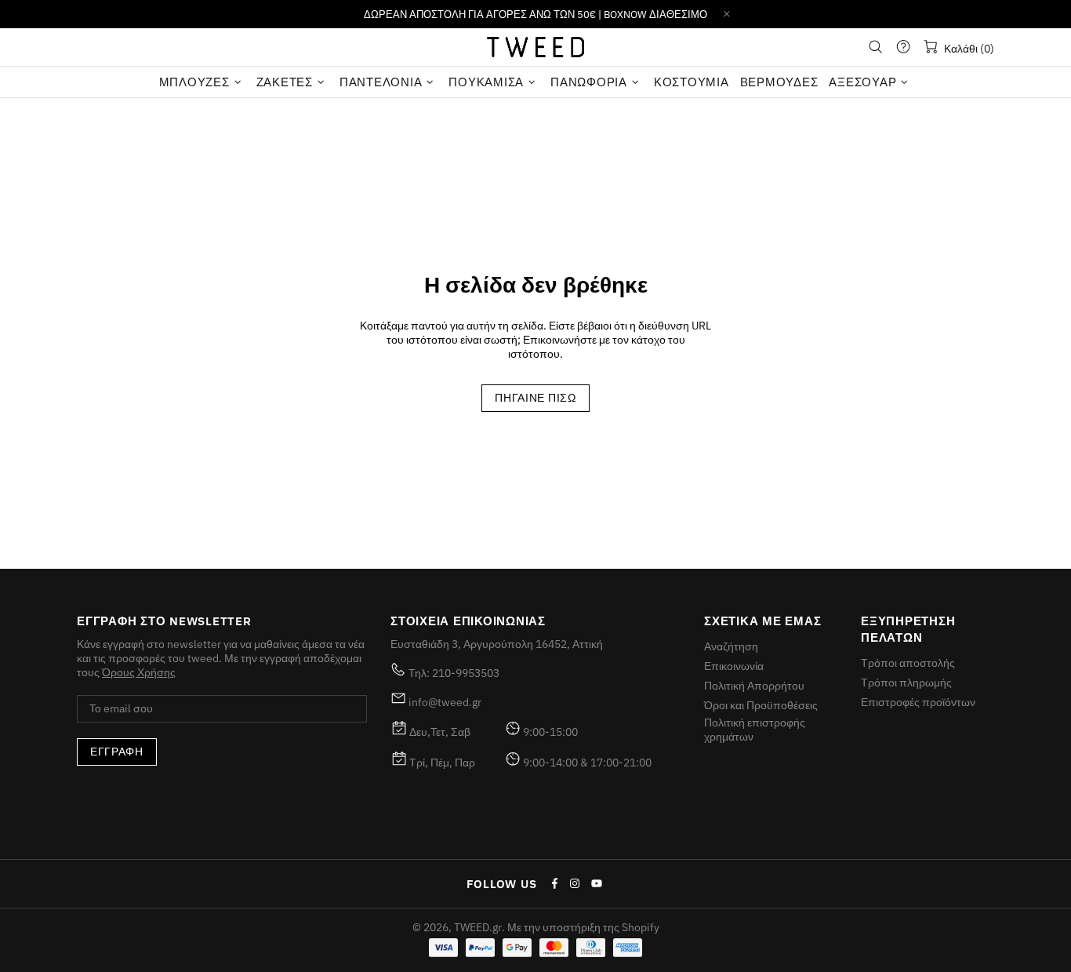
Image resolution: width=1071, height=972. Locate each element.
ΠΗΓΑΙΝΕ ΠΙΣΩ (535, 398)
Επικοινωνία (734, 666)
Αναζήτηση (731, 646)
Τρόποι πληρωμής (906, 682)
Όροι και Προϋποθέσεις (761, 705)
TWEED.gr (535, 47)
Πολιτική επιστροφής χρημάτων (754, 729)
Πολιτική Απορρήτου (754, 686)
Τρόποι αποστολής (908, 663)
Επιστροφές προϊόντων (918, 702)
